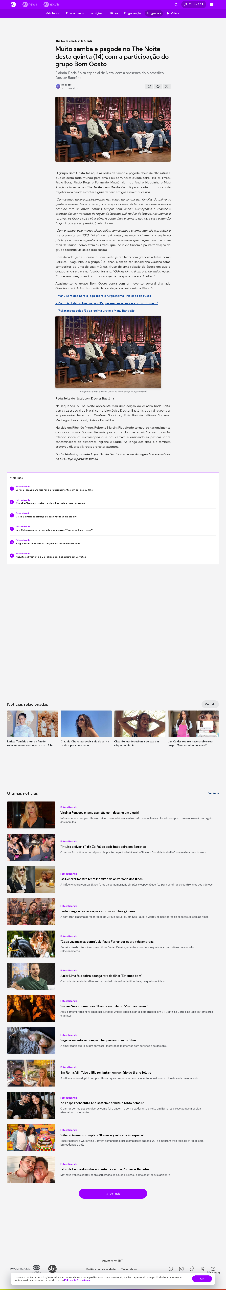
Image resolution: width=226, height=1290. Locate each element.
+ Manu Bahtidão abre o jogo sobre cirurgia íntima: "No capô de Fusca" (103, 296)
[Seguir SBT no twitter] (202, 1268)
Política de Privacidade (77, 1280)
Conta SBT (196, 4)
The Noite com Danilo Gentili (74, 41)
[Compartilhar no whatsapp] (149, 86)
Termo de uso (129, 1269)
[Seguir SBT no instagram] (181, 1268)
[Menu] (211, 4)
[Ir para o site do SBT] (52, 1269)
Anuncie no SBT (112, 1260)
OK (202, 1278)
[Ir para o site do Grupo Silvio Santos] (27, 1269)
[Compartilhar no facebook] (158, 86)
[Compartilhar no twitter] (167, 86)
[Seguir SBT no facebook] (170, 1268)
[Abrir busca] (176, 4)
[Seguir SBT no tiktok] (192, 1268)
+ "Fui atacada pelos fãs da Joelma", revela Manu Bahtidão (95, 310)
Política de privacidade (101, 1269)
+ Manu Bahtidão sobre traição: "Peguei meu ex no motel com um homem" (106, 303)
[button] (32, 734)
